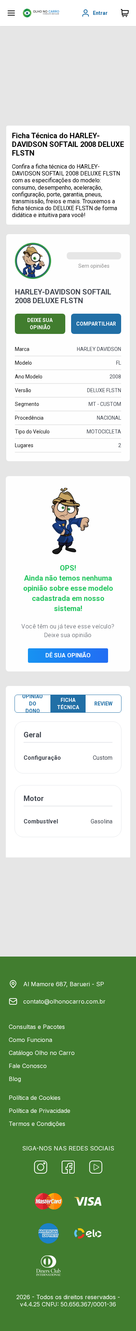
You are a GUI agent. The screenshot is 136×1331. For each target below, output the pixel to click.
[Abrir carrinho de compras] (125, 13)
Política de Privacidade (39, 1110)
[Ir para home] (41, 13)
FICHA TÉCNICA (68, 703)
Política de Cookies (35, 1097)
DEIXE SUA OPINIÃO (40, 323)
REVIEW (103, 704)
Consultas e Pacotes (37, 1026)
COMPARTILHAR (96, 324)
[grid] (68, 785)
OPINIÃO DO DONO (32, 703)
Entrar (100, 13)
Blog (15, 1078)
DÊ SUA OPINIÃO (68, 655)
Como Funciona (30, 1039)
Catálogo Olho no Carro (42, 1052)
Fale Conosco (28, 1065)
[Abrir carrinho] (11, 13)
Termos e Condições (37, 1123)
